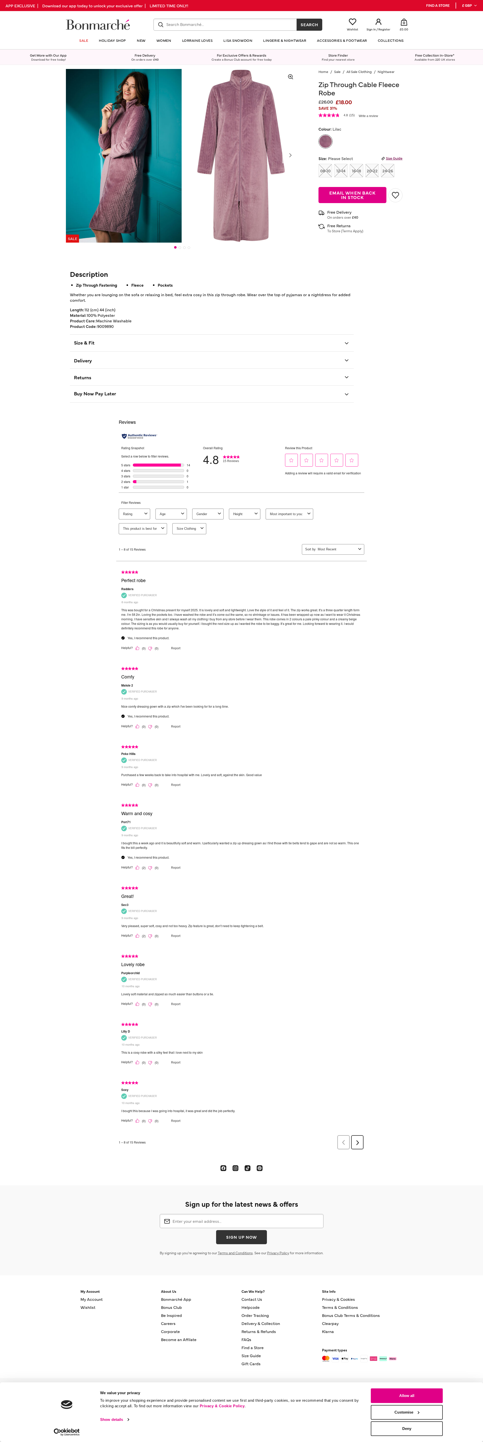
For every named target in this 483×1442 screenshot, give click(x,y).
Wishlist (87, 1307)
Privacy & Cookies (338, 1299)
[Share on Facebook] (223, 1168)
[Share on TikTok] (248, 1168)
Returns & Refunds (259, 1331)
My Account (91, 1299)
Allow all (406, 1395)
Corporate (170, 1331)
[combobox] (225, 25)
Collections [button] (391, 40)
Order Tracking (255, 1315)
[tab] (175, 247)
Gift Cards (251, 1363)
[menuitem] (469, 5)
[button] (469, 5)
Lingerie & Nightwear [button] (284, 40)
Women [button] (163, 40)
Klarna (328, 1331)
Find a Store (253, 1347)
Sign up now (241, 1237)
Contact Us (252, 1299)
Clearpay (330, 1323)
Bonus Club (171, 1307)
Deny (406, 1428)
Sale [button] (83, 40)
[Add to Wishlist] (395, 195)
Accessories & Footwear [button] (342, 40)
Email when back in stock (352, 194)
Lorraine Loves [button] (197, 40)
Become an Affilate (178, 1339)
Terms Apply (352, 230)
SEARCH (309, 24)
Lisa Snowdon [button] (237, 40)
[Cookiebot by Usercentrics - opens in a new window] (67, 1432)
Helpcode (251, 1307)
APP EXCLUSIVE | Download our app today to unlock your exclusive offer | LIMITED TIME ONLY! (97, 5)
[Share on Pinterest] (260, 1168)
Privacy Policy (278, 1252)
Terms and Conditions (235, 1252)
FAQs (246, 1339)
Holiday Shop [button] (112, 40)
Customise (403, 1412)
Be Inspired (171, 1315)
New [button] (141, 40)
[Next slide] (290, 155)
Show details (111, 1419)
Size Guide (394, 158)
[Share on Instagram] (235, 1168)
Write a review (368, 116)
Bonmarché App (176, 1299)
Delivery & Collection (261, 1323)
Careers (168, 1323)
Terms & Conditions (340, 1307)
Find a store (438, 5)
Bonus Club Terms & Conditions (351, 1315)
